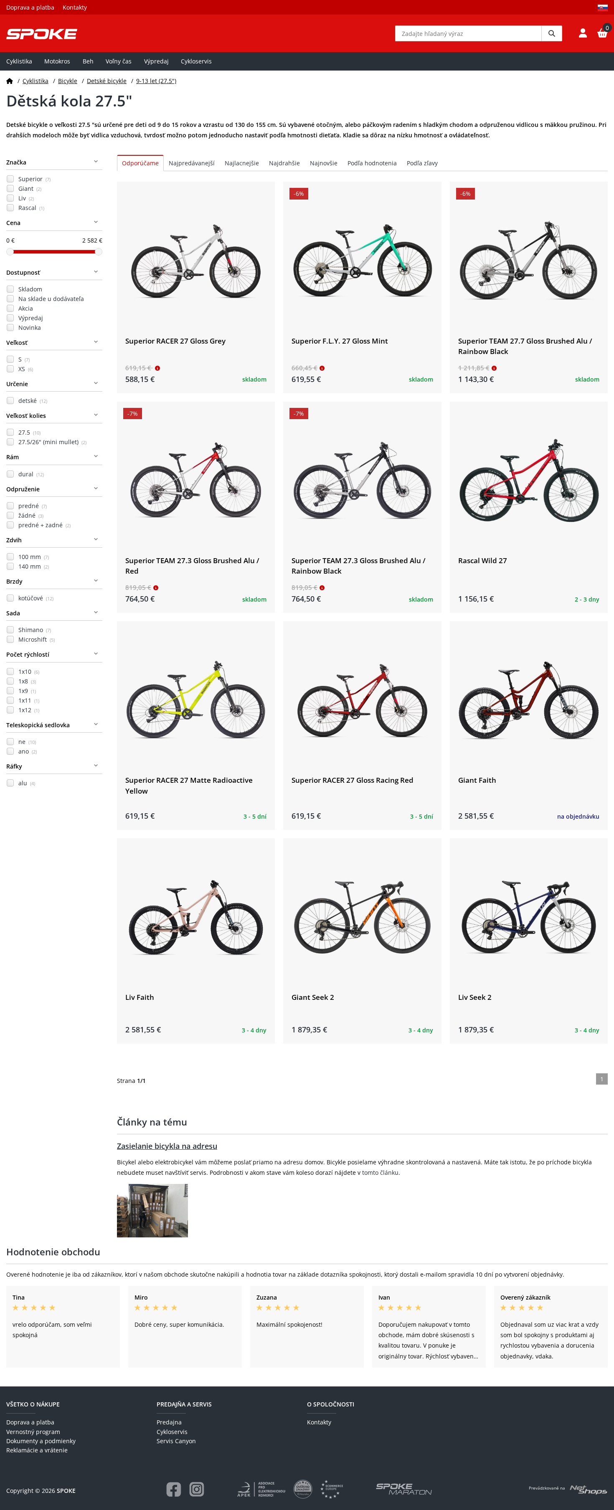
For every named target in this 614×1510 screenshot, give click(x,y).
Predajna (169, 1422)
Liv (26, 198)
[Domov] (9, 81)
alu (26, 783)
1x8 (27, 681)
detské (32, 401)
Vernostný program (33, 1432)
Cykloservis (196, 61)
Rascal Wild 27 (482, 560)
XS (25, 369)
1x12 (28, 710)
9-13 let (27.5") (156, 81)
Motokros (57, 61)
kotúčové (35, 598)
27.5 (29, 432)
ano (27, 751)
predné (32, 506)
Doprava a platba (30, 7)
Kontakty (75, 7)
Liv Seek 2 (475, 997)
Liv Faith (139, 997)
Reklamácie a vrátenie (37, 1450)
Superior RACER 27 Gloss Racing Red (353, 780)
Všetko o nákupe (33, 1404)
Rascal (31, 208)
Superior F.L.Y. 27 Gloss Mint (340, 341)
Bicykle (67, 81)
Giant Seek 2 (313, 997)
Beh (88, 61)
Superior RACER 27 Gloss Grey (175, 341)
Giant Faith (477, 780)
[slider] (10, 251)
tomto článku (380, 1172)
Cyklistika (19, 61)
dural (31, 474)
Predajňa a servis (184, 1404)
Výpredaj (156, 61)
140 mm (33, 566)
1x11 (28, 700)
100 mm (33, 557)
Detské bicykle (107, 81)
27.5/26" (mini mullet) (52, 442)
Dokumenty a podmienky (41, 1441)
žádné (30, 515)
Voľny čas (119, 61)
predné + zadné (44, 525)
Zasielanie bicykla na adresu (167, 1146)
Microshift (36, 639)
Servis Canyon (176, 1441)
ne (27, 742)
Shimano (34, 630)
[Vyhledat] (551, 33)
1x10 (28, 671)
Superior (34, 179)
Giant (29, 188)
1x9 (27, 691)
